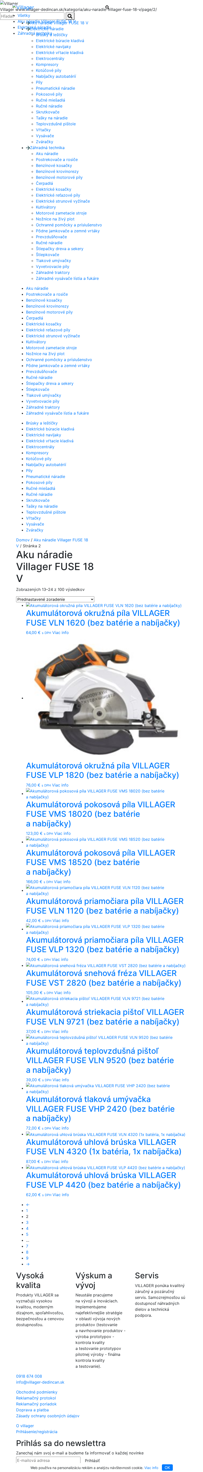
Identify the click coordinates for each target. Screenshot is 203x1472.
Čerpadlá (44, 183)
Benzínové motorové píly (59, 177)
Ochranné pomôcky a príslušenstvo (69, 224)
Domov (23, 539)
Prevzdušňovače (51, 236)
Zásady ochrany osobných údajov (47, 1415)
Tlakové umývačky (53, 260)
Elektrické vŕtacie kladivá (59, 52)
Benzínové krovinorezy (57, 171)
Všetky (24, 15)
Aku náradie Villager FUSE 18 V (47, 21)
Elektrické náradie (34, 27)
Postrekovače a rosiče (57, 159)
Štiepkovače (47, 254)
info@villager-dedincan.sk (40, 1382)
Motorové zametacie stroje (61, 212)
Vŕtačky (43, 129)
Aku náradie (47, 153)
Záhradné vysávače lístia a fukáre (67, 278)
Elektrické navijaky (53, 46)
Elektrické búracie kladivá (50, 428)
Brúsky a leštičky (42, 423)
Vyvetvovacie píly (52, 266)
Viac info (151, 1468)
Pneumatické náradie (55, 88)
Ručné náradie (49, 106)
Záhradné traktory (53, 272)
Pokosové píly (49, 94)
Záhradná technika (35, 33)
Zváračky (44, 141)
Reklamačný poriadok (36, 1403)
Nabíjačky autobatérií (56, 76)
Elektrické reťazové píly (58, 195)
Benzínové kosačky (54, 165)
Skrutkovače (47, 111)
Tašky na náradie (52, 117)
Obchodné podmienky (36, 1392)
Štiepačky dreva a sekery (59, 248)
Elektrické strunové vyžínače (63, 201)
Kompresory (47, 64)
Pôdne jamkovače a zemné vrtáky (68, 230)
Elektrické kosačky (53, 189)
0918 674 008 (29, 1376)
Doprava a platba (32, 1409)
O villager (25, 1425)
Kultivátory (46, 207)
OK (167, 1467)
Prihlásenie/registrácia (36, 1431)
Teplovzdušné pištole (56, 123)
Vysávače (45, 135)
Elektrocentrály (50, 58)
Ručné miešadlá (50, 100)
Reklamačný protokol (36, 1397)
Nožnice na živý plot (55, 218)
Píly (39, 82)
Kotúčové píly (48, 70)
